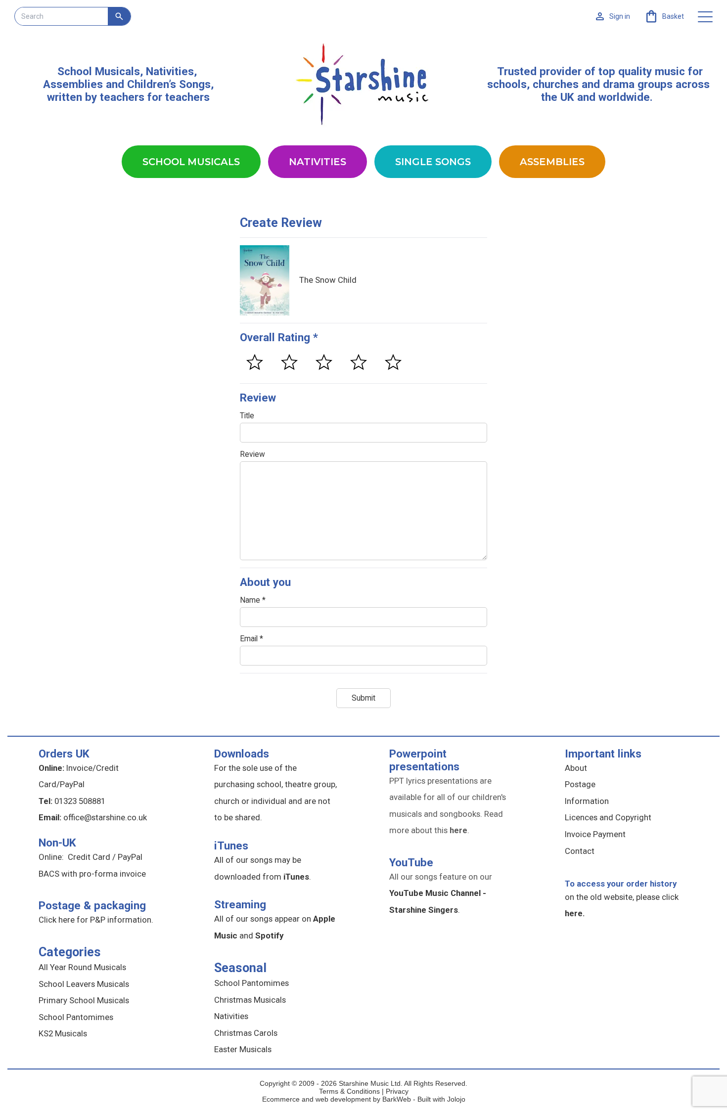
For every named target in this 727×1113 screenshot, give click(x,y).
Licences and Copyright (608, 817)
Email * (251, 638)
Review (252, 454)
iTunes (231, 845)
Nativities (317, 162)
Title (247, 415)
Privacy (397, 1091)
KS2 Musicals (63, 1033)
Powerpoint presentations (424, 760)
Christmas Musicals (250, 1000)
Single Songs (433, 162)
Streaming (240, 904)
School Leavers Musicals (84, 984)
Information (587, 801)
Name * (253, 600)
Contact (579, 851)
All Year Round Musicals (82, 967)
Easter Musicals (243, 1049)
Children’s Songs (169, 84)
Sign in (619, 16)
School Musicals (98, 71)
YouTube (411, 862)
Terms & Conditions (349, 1091)
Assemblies (552, 162)
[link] (664, 16)
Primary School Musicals (84, 1000)
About (576, 768)
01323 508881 (79, 801)
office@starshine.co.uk (105, 817)
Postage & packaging (92, 905)
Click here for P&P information (95, 920)
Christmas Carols (245, 1033)
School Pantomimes (76, 1017)
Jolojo (456, 1099)
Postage (580, 784)
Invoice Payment (595, 834)
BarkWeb (397, 1099)
